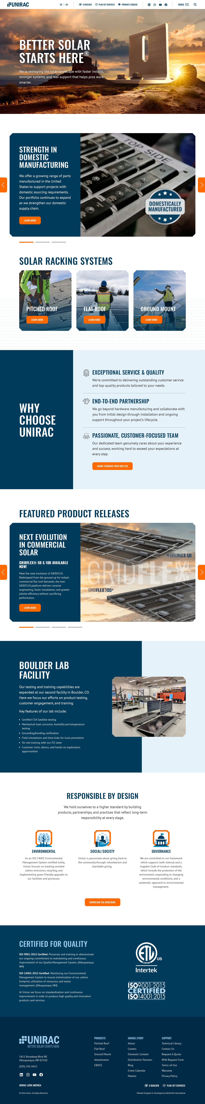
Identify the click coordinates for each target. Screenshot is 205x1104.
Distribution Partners (140, 1059)
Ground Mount (102, 1054)
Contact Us (168, 1049)
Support (167, 1038)
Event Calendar (136, 1070)
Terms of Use (169, 1065)
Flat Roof (99, 1049)
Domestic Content (138, 1054)
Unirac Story (135, 1038)
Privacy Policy (169, 1076)
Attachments (101, 1059)
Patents (132, 1076)
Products (100, 1038)
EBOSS (98, 1065)
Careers (132, 1049)
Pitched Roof (101, 1043)
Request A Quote (171, 1054)
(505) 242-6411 (28, 1066)
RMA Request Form (173, 1059)
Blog (130, 1065)
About (131, 1043)
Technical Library (171, 1043)
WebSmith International (175, 1093)
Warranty (167, 1070)
